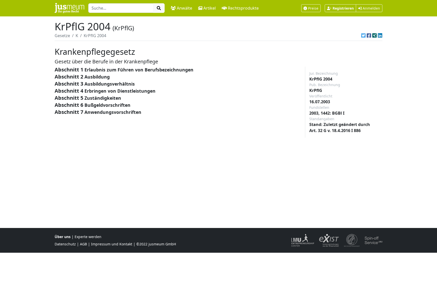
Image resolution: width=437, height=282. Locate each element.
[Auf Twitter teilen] (363, 36)
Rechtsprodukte (243, 8)
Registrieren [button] (343, 8)
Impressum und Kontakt (111, 244)
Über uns (63, 236)
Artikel (209, 8)
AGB (83, 244)
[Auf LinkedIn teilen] (380, 36)
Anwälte (184, 8)
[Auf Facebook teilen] (369, 36)
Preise (313, 8)
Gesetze (62, 35)
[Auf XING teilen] (374, 36)
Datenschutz (65, 244)
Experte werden (88, 236)
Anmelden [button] (371, 8)
